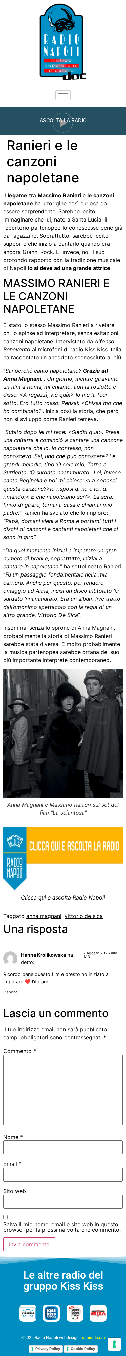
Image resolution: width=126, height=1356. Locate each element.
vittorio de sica (84, 916)
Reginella (30, 480)
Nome (13, 1137)
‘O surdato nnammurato (59, 472)
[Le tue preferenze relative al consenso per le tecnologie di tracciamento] (114, 1344)
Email (12, 1164)
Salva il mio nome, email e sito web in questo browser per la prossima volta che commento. (62, 1226)
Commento (19, 1051)
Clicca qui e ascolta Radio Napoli (63, 897)
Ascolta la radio (63, 120)
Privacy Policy (47, 1348)
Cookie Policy (83, 1348)
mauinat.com (93, 1337)
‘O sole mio (70, 464)
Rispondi (11, 992)
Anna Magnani (96, 627)
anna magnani (43, 916)
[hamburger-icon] (63, 95)
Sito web (14, 1191)
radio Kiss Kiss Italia (95, 349)
